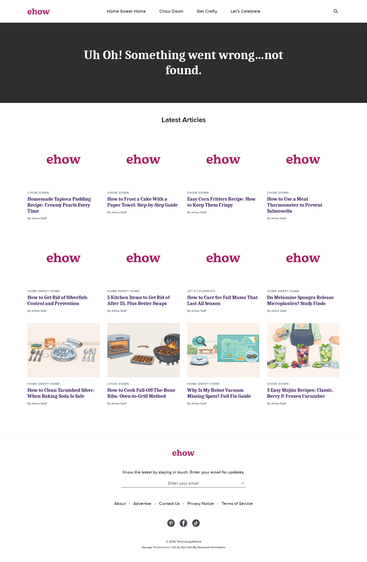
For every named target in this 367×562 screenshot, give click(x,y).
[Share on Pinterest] (171, 523)
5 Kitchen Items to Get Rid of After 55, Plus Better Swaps (138, 300)
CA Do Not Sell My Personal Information (198, 547)
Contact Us (169, 503)
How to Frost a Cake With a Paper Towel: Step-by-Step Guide (142, 202)
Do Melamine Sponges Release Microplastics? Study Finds (300, 300)
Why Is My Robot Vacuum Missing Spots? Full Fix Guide (219, 393)
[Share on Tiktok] (196, 523)
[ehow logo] (38, 11)
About (120, 503)
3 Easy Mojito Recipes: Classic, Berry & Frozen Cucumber (300, 393)
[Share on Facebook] (183, 523)
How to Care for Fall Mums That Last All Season (222, 300)
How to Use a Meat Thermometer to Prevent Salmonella (294, 205)
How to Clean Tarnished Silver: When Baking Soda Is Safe (61, 393)
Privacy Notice (200, 503)
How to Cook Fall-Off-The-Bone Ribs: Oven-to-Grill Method (141, 393)
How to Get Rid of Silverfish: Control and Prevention (57, 300)
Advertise (142, 503)
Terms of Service (237, 503)
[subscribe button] (242, 483)
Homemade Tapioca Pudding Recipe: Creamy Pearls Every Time (59, 205)
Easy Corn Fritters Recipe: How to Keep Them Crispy (221, 202)
